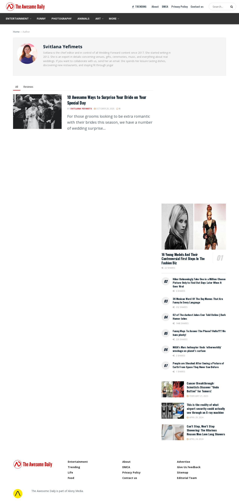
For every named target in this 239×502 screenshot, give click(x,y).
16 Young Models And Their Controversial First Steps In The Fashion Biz (183, 258)
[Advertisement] (190, 139)
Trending (74, 467)
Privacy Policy (179, 6)
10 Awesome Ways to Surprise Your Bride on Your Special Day (106, 100)
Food (71, 478)
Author (26, 31)
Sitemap (182, 472)
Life (70, 472)
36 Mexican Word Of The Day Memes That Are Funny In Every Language (198, 300)
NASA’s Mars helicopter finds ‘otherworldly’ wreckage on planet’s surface (197, 349)
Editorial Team (187, 478)
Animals (83, 18)
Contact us (197, 6)
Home (16, 31)
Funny (41, 18)
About (155, 6)
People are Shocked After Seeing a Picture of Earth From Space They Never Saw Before (198, 365)
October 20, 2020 (105, 108)
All (16, 86)
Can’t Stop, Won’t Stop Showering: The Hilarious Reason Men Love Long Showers (206, 430)
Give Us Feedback (189, 467)
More (113, 18)
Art (98, 18)
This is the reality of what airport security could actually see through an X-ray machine (206, 408)
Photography (62, 18)
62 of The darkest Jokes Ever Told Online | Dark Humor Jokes (199, 316)
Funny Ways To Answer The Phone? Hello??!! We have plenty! (199, 333)
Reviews (28, 86)
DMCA (165, 6)
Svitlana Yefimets (81, 108)
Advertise (183, 461)
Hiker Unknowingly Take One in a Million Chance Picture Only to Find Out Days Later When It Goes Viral (199, 282)
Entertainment (17, 18)
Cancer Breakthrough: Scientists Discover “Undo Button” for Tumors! (203, 387)
